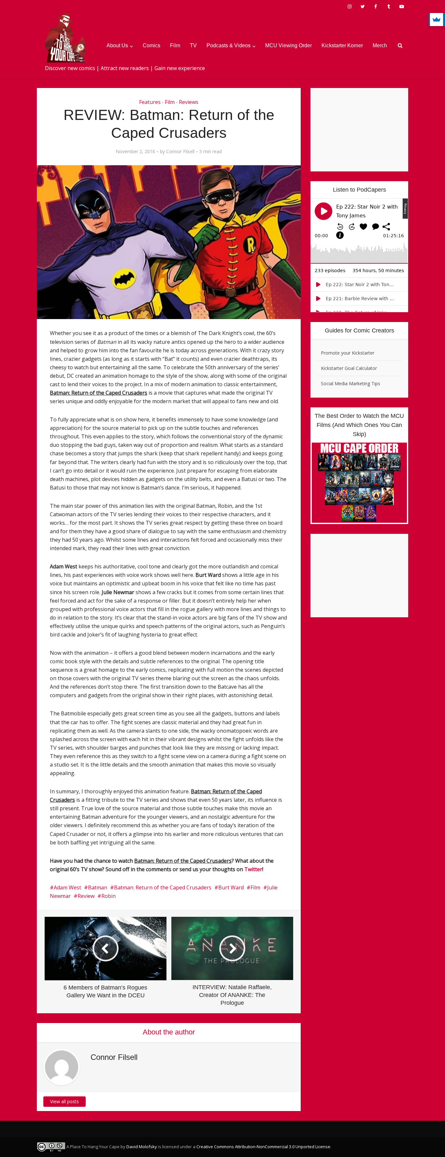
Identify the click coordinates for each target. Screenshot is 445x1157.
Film (175, 45)
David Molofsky (141, 1147)
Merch (380, 45)
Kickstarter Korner (342, 45)
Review (86, 896)
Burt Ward (231, 887)
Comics (151, 45)
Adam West (67, 887)
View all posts (64, 1101)
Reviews (188, 102)
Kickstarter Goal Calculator (349, 368)
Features (150, 102)
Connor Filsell (180, 151)
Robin (108, 896)
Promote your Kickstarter (347, 353)
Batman (97, 887)
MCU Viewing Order (288, 45)
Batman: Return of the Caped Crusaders (162, 887)
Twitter (253, 869)
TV (193, 45)
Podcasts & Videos (229, 45)
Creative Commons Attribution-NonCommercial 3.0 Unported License (263, 1147)
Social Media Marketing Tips (350, 383)
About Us (117, 45)
